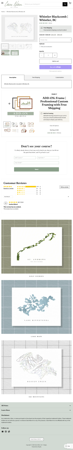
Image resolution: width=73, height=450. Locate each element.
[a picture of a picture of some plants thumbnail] (15, 131)
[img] (13, 202)
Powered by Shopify (36, 447)
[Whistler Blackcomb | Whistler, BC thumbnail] (5, 46)
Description (12, 77)
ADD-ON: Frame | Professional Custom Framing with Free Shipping (54, 103)
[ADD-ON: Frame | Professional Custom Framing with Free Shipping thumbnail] (6, 124)
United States (35, 439)
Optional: (42, 44)
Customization (60, 77)
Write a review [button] (64, 187)
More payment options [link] (55, 71)
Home (3, 11)
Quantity (41, 51)
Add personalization (46, 46)
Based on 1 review (8, 188)
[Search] (65, 4)
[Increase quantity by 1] (55, 55)
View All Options (54, 125)
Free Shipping (36, 77)
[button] (21, 186)
